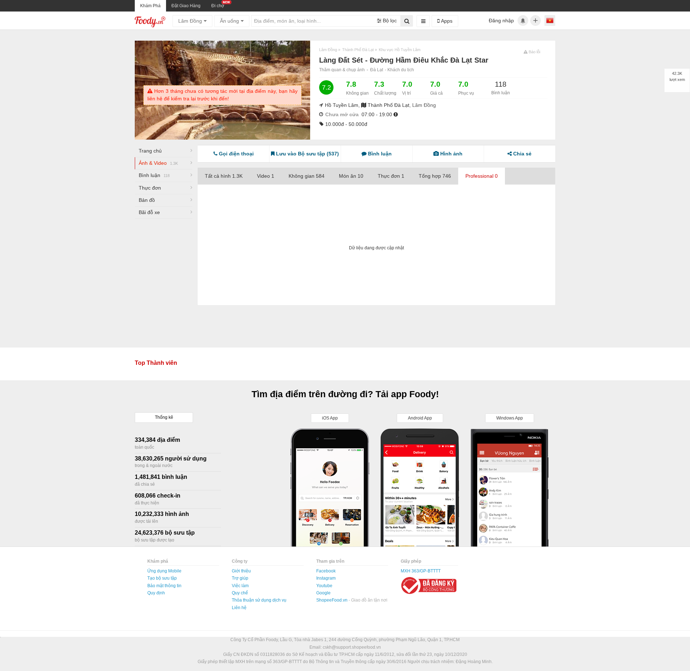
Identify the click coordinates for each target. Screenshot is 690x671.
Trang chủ (150, 151)
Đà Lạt (376, 69)
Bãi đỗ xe (149, 212)
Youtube (324, 585)
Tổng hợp (435, 176)
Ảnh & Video (158, 163)
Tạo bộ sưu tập (162, 578)
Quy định (156, 592)
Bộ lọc (389, 20)
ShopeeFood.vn (332, 600)
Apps (446, 21)
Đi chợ (217, 5)
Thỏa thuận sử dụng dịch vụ (259, 600)
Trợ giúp (240, 578)
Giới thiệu (241, 570)
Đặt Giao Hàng (186, 5)
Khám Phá (150, 5)
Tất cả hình (224, 176)
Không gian (307, 176)
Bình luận (154, 175)
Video (265, 176)
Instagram (326, 578)
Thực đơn (150, 188)
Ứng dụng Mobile (164, 570)
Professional (481, 176)
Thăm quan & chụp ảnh (342, 69)
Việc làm (240, 585)
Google (323, 592)
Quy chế (240, 592)
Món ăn (351, 176)
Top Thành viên (156, 363)
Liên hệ (239, 607)
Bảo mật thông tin (164, 585)
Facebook (326, 570)
